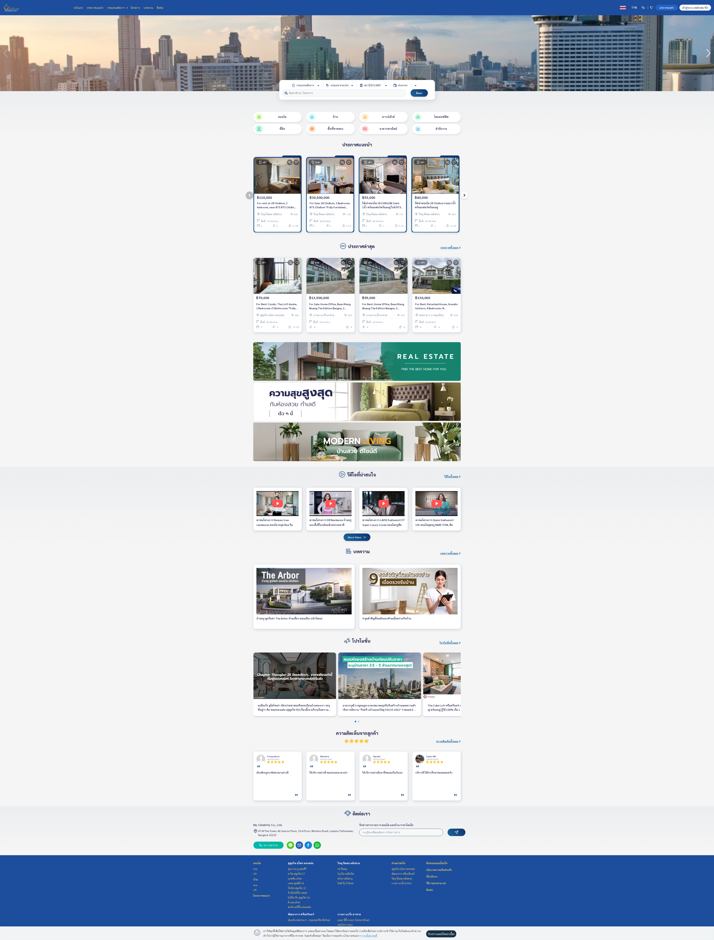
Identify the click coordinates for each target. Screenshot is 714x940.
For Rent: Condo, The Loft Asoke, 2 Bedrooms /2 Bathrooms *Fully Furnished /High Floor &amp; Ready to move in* (277, 306)
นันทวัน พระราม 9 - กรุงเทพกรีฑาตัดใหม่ (309, 920)
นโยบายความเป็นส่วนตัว (439, 869)
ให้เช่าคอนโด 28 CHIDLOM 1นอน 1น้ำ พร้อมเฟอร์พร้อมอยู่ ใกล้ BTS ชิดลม (381, 205)
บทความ (148, 7)
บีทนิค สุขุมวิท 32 (297, 888)
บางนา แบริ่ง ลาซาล (349, 914)
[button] (708, 53)
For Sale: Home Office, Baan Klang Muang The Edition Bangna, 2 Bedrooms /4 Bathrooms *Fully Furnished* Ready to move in (329, 306)
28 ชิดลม (342, 868)
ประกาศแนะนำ (95, 7)
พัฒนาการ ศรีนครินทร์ (301, 914)
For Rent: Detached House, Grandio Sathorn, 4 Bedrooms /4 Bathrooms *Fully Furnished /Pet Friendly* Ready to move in (436, 306)
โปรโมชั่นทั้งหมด (449, 642)
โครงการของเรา (261, 895)
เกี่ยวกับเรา (432, 876)
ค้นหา (419, 93)
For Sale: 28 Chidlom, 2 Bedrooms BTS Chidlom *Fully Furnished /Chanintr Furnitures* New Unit (330, 205)
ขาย (255, 868)
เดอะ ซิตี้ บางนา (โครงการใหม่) (353, 920)
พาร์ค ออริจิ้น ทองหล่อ (299, 907)
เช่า (255, 873)
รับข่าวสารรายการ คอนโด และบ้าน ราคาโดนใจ (386, 825)
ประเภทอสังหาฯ (116, 7)
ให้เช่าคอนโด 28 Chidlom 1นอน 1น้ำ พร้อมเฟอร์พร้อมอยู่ (435, 205)
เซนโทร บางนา (345, 924)
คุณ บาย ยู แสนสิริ (297, 868)
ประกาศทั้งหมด (449, 247)
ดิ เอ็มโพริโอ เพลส (297, 892)
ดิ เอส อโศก (294, 902)
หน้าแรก (78, 7)
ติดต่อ (160, 7)
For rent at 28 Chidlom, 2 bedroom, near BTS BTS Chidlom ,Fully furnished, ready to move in (277, 205)
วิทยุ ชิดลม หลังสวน (348, 863)
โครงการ (135, 7)
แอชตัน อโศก (295, 878)
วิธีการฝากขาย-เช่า (436, 883)
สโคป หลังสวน (345, 878)
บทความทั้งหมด (449, 553)
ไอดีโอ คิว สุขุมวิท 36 (299, 897)
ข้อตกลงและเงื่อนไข (436, 863)
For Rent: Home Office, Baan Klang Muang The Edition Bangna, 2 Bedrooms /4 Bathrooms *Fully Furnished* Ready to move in (383, 306)
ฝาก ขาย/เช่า (667, 7)
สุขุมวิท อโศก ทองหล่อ (300, 863)
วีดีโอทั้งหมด (451, 476)
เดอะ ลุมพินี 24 (296, 883)
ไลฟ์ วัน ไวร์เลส (345, 883)
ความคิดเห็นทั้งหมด (447, 741)
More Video (354, 537)
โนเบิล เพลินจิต (345, 873)
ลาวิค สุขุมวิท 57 (296, 873)
